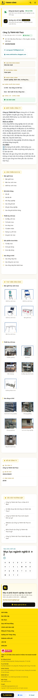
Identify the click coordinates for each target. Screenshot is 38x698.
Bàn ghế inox (8, 176)
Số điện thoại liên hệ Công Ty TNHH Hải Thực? (18, 510)
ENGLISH (4, 646)
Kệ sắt (7, 194)
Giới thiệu (4, 612)
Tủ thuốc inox (9, 222)
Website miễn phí (6, 638)
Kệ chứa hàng (8, 191)
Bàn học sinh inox (10, 182)
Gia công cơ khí (9, 255)
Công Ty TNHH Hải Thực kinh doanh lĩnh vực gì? (17, 517)
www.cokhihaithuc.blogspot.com (16, 54)
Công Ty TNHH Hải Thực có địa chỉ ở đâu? (17, 503)
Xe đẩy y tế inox (10, 219)
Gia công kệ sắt (10, 204)
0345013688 (10, 44)
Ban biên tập (5, 616)
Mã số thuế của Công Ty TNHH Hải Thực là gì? (16, 530)
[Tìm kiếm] (30, 2)
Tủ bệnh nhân (9, 228)
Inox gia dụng (9, 247)
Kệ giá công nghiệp (11, 207)
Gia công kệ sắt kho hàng (13, 210)
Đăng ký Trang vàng (7, 631)
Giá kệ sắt (8, 197)
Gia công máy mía (10, 259)
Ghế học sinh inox (10, 185)
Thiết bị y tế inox (9, 216)
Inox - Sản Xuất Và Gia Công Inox (14, 92)
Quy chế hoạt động (7, 623)
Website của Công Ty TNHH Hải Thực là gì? (18, 524)
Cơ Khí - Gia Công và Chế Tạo (13, 88)
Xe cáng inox (9, 225)
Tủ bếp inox (9, 243)
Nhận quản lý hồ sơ (20, 605)
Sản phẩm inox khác (11, 240)
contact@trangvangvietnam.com (9, 686)
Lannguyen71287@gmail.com (15, 50)
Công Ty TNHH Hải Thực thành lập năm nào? (18, 537)
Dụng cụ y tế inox (10, 232)
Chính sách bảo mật (7, 627)
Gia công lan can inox (12, 262)
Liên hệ (3, 642)
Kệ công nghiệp (10, 200)
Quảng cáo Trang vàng (8, 634)
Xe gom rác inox (10, 235)
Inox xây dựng (9, 250)
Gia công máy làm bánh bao (14, 265)
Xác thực (4, 620)
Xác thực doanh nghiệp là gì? (11, 600)
